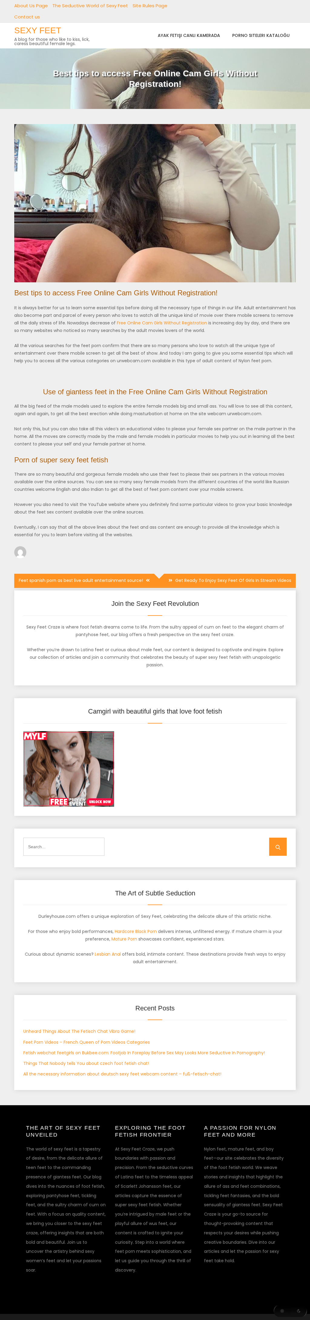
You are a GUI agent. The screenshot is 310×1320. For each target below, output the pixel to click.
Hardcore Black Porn (136, 931)
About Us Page (31, 5)
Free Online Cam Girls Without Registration (162, 323)
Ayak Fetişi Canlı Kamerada (189, 35)
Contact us (27, 17)
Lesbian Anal (108, 954)
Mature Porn (124, 939)
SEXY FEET (37, 30)
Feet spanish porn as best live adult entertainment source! (81, 580)
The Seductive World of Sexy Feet (90, 5)
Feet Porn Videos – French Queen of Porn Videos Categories (86, 1042)
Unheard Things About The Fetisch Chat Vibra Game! (79, 1031)
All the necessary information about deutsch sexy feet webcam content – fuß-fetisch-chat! (122, 1074)
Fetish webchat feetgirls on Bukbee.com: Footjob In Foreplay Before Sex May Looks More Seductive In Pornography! (144, 1053)
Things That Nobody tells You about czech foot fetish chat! (86, 1063)
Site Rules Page (150, 5)
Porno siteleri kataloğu (261, 35)
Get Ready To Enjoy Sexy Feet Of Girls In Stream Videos (233, 580)
